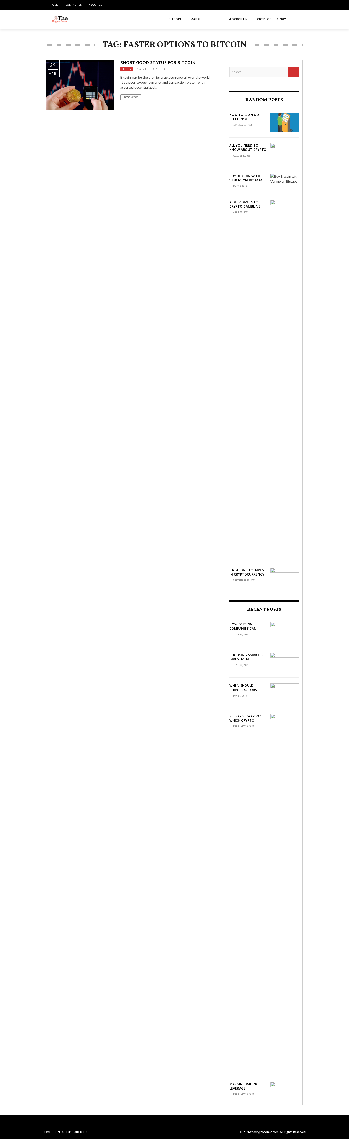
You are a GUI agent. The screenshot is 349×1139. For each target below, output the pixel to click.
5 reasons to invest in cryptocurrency (247, 572)
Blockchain (238, 19)
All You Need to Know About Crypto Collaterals (247, 149)
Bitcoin (175, 19)
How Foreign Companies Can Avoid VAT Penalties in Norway (247, 630)
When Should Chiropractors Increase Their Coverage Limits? (244, 692)
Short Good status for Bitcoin (158, 62)
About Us (95, 4)
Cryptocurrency (271, 19)
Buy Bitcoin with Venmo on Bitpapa (245, 178)
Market (197, 19)
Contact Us (73, 4)
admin (143, 69)
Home (54, 4)
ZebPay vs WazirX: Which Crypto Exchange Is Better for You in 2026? (246, 722)
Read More (130, 97)
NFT (215, 19)
